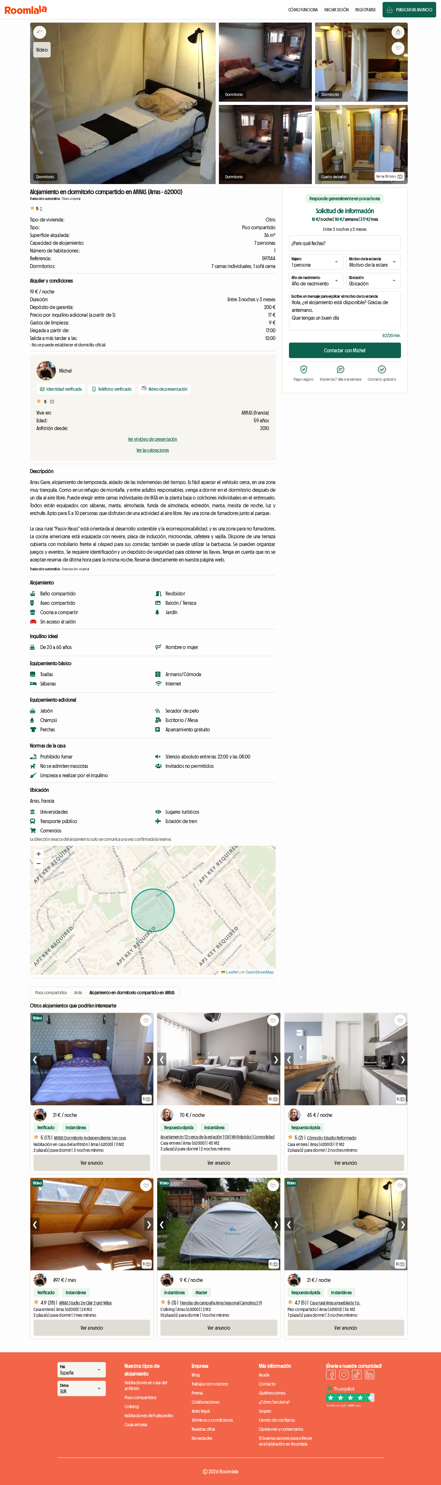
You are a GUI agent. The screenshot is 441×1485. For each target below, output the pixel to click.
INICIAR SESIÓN (336, 9)
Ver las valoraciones (153, 450)
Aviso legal (201, 1411)
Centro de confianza (277, 1420)
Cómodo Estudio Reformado (331, 1138)
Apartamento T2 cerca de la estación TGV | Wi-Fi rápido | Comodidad (217, 1137)
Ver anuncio (92, 1162)
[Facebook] (331, 1375)
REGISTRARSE (365, 9)
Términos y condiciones (212, 1420)
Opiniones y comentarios (281, 1429)
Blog (196, 1375)
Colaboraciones (206, 1402)
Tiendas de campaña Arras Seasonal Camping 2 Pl (221, 1303)
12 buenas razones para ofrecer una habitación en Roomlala (285, 1441)
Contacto (267, 1384)
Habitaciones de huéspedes (149, 1415)
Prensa (197, 1393)
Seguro (265, 1411)
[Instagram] (344, 1375)
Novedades (202, 1438)
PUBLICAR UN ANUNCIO (414, 9)
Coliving (132, 1406)
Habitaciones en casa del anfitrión (146, 1385)
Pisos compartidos (141, 1397)
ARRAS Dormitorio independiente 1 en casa (90, 1138)
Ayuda (264, 1375)
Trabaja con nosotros (210, 1384)
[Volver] (39, 40)
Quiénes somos (272, 1393)
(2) (52, 401)
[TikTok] (357, 1375)
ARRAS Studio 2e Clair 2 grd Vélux (85, 1303)
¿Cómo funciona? (274, 1402)
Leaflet (231, 972)
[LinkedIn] (369, 1375)
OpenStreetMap (259, 972)
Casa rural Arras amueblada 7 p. (335, 1303)
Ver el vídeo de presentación (152, 439)
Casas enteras (136, 1424)
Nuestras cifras (203, 1429)
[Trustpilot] (350, 1405)
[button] (38, 854)
